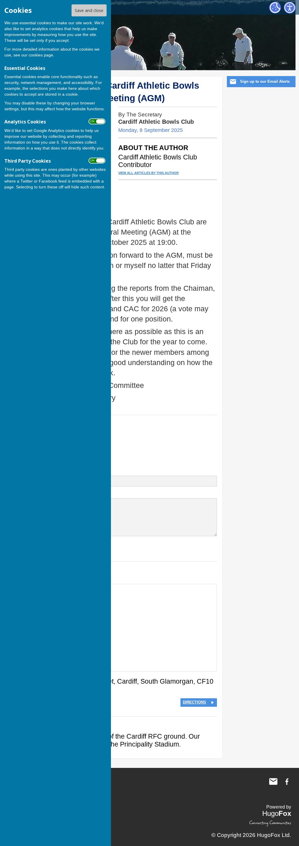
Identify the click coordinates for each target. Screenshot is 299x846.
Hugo (276, 813)
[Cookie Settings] (275, 7)
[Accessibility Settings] (289, 7)
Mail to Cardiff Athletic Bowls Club (273, 781)
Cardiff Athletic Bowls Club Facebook (286, 781)
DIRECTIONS (194, 702)
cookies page (41, 55)
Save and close (89, 10)
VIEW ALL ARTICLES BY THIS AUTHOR (148, 173)
